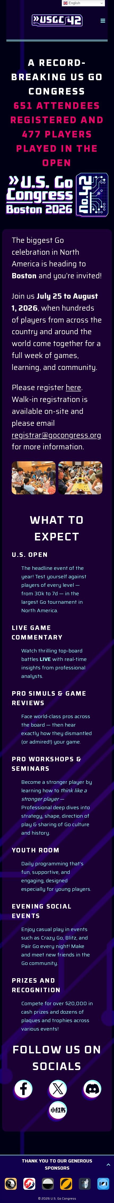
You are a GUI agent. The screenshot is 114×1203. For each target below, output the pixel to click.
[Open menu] (103, 20)
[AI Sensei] (85, 1184)
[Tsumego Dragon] (29, 1184)
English (74, 3)
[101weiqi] (103, 1184)
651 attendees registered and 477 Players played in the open (57, 134)
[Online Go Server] (48, 1184)
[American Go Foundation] (11, 1184)
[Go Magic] (66, 1184)
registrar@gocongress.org (56, 435)
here (73, 387)
